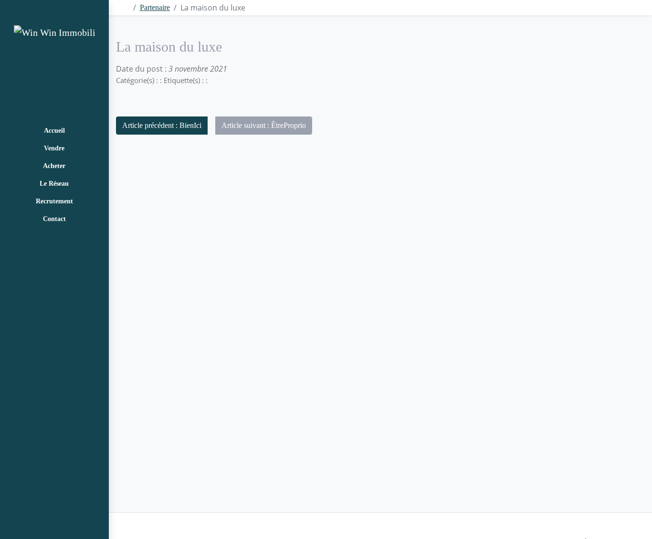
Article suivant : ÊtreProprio (263, 125)
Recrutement (54, 201)
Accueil (54, 130)
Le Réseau (54, 183)
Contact (54, 218)
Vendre (54, 148)
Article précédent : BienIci (161, 125)
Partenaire (155, 7)
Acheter (54, 165)
